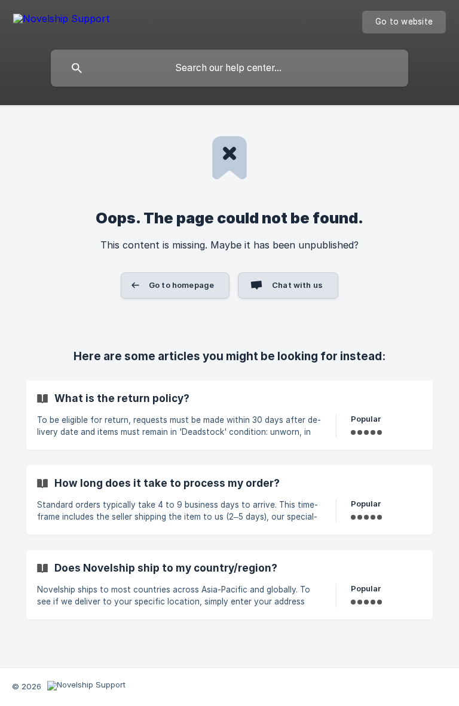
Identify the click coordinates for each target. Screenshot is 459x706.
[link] (229, 415)
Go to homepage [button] (181, 285)
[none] (61, 20)
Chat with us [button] (297, 285)
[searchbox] (229, 68)
